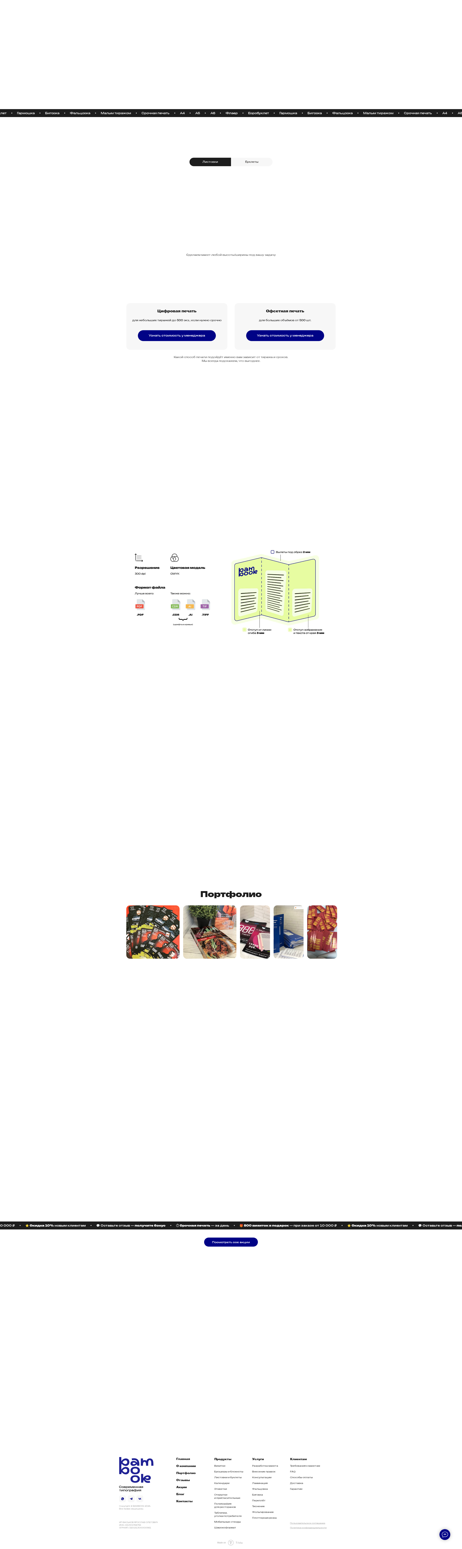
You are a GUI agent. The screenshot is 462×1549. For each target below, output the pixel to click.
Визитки (219, 1465)
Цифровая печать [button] (177, 311)
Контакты (245, 9)
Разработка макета (265, 1465)
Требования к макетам (305, 1465)
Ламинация (174, 799)
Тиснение (230, 799)
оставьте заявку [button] (138, 435)
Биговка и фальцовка (203, 861)
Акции (215, 9)
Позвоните (133, 427)
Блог (229, 9)
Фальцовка (260, 1489)
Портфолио (186, 1473)
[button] (177, 335)
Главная (183, 1459)
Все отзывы (138, 1031)
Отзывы (183, 1480)
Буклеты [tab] (251, 161)
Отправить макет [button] (146, 685)
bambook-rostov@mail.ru (145, 1398)
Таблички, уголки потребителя (227, 1514)
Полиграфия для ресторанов (225, 1505)
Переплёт (258, 1500)
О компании (186, 1466)
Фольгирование (287, 799)
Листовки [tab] (210, 161)
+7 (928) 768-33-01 (142, 1391)
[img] (136, 9)
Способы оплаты (301, 1477)
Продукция (178, 9)
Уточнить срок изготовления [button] (146, 495)
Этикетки (220, 1489)
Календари (221, 1483)
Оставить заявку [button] (231, 265)
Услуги (198, 9)
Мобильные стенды (227, 1521)
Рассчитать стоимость (299, 1341)
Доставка (296, 1483)
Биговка (257, 1494)
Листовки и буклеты (228, 1477)
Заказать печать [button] (146, 83)
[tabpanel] (231, 209)
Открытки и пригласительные (227, 1496)
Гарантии (296, 1489)
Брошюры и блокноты (228, 1471)
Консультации (261, 1477)
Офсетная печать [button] (285, 311)
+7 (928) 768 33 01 (301, 9)
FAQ (292, 1471)
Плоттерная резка (264, 1517)
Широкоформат (225, 1527)
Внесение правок (263, 1471)
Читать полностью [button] (288, 1032)
